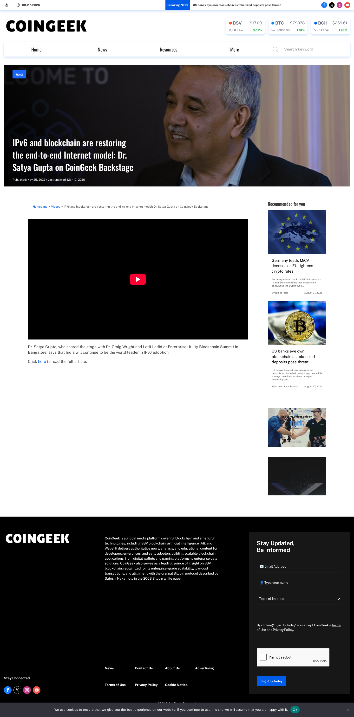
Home (36, 49)
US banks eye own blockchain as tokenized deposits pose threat (237, 5)
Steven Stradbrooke (286, 386)
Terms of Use (115, 685)
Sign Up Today (271, 681)
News (102, 49)
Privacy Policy (146, 685)
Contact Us (144, 668)
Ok (295, 709)
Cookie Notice (176, 685)
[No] (348, 709)
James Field (281, 292)
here (42, 361)
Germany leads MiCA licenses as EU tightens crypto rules (292, 266)
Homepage (40, 206)
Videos (19, 74)
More (234, 49)
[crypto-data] (245, 26)
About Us (172, 668)
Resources (168, 49)
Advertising (204, 668)
